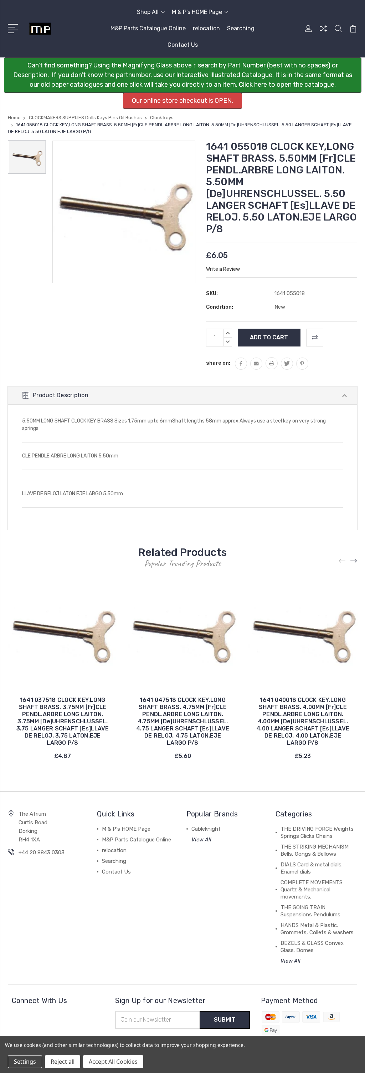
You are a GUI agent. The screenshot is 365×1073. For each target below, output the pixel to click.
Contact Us (183, 44)
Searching (241, 28)
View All (201, 839)
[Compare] (323, 33)
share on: (218, 363)
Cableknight (206, 829)
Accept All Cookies (113, 1062)
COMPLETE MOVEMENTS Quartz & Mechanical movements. (312, 889)
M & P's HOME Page (197, 12)
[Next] (354, 561)
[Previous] (342, 561)
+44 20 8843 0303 (42, 852)
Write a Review (223, 269)
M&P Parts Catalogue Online (148, 28)
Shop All (148, 12)
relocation (206, 28)
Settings (25, 1062)
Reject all (62, 1062)
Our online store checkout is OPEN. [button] (182, 101)
